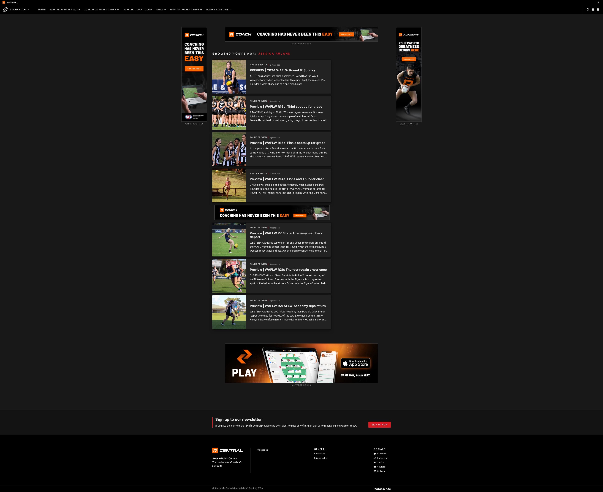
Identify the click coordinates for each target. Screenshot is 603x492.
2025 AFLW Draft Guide (65, 9)
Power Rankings (217, 9)
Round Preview (258, 101)
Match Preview (259, 65)
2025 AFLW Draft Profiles (102, 9)
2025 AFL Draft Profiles (186, 9)
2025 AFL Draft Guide (137, 9)
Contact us (319, 454)
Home (42, 9)
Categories (262, 450)
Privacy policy (321, 458)
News (159, 9)
